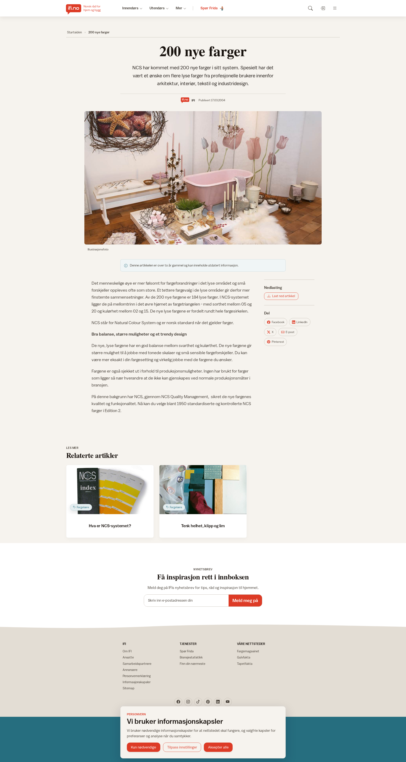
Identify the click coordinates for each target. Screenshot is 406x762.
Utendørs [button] (157, 8)
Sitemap (128, 688)
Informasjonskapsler (137, 682)
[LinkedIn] (218, 702)
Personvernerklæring (137, 676)
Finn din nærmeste (192, 663)
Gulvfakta (243, 657)
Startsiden (74, 32)
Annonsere (130, 670)
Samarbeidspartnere (137, 663)
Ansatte (128, 657)
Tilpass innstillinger (182, 747)
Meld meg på (245, 600)
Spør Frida (187, 651)
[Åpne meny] (335, 8)
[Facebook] (178, 702)
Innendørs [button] (130, 8)
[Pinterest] (208, 702)
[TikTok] (198, 702)
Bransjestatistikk (191, 657)
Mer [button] (179, 8)
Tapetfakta (244, 663)
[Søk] (310, 8)
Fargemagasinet (248, 651)
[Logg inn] (322, 8)
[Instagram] (188, 702)
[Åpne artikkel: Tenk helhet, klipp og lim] (203, 489)
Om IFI (127, 651)
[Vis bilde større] (203, 177)
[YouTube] (228, 702)
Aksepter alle (218, 747)
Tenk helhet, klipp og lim (203, 525)
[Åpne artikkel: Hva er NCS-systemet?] (110, 489)
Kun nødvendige (143, 747)
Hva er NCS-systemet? (110, 525)
